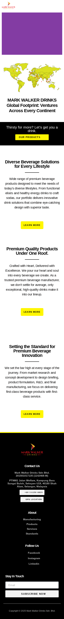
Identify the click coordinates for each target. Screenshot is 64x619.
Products (32, 524)
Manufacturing (32, 519)
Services (32, 528)
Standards (32, 533)
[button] (5, 34)
